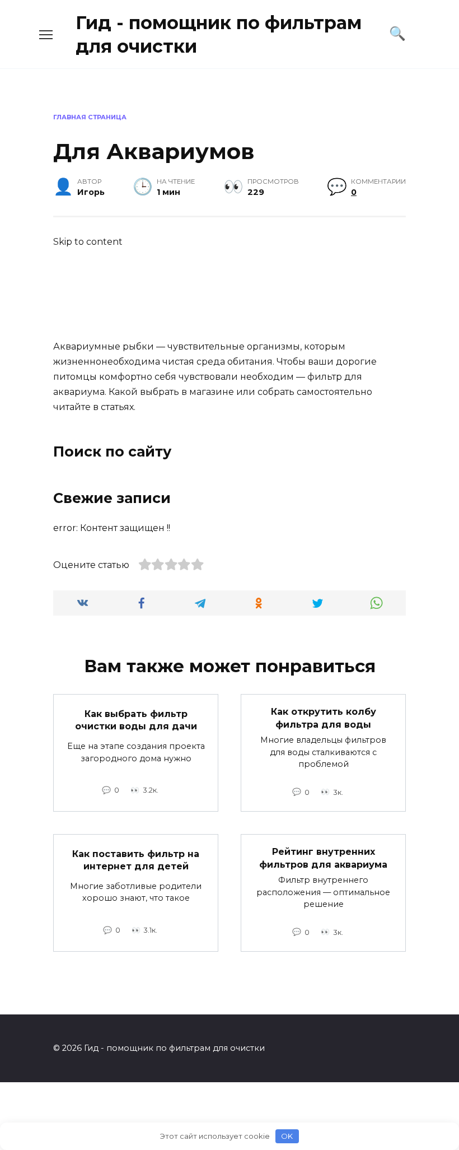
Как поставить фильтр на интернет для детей (135, 859)
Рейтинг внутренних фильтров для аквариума (323, 857)
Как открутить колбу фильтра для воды (323, 717)
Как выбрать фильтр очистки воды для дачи (136, 720)
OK (287, 1136)
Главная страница (90, 117)
